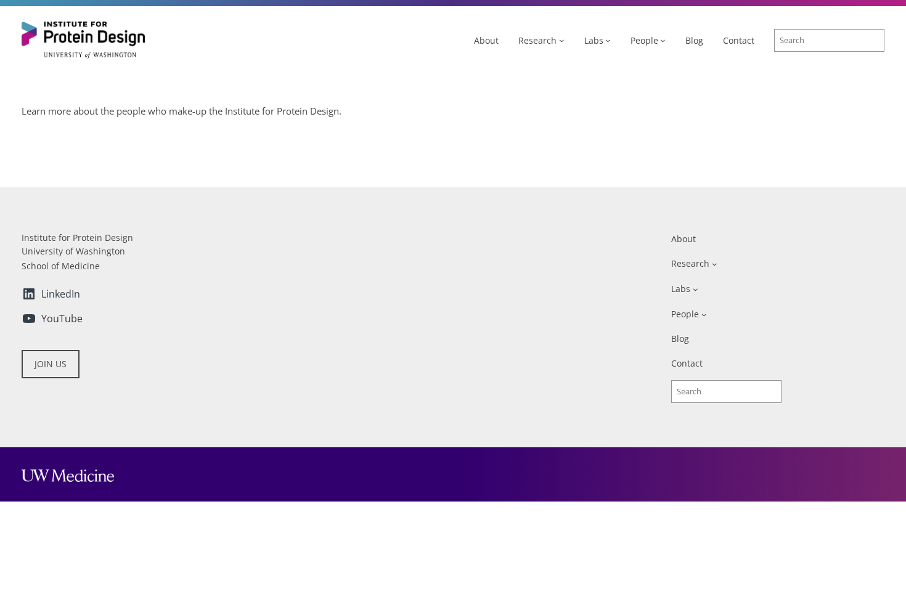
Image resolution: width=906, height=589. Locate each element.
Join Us (51, 364)
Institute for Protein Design (77, 237)
